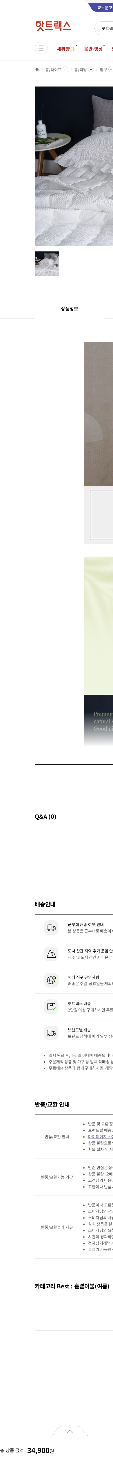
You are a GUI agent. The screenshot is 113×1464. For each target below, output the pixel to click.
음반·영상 (93, 48)
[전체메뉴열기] (41, 48)
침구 (103, 69)
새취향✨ (66, 48)
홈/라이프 (53, 69)
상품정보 (69, 308)
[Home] (37, 69)
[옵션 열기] (69, 1431)
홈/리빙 (80, 69)
